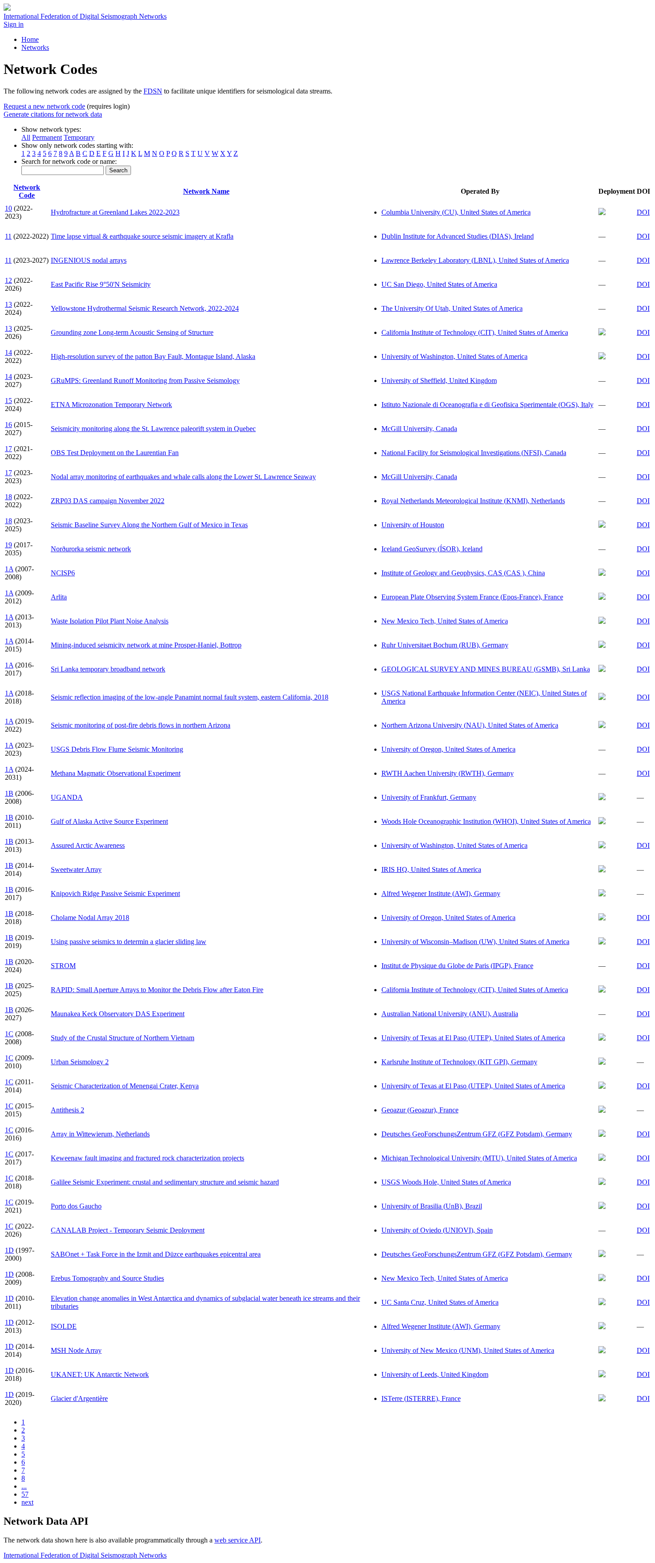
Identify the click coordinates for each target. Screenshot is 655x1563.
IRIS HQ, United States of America (431, 869)
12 (8, 280)
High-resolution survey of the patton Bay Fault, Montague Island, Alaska (153, 356)
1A (9, 569)
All (25, 137)
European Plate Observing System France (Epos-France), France (472, 597)
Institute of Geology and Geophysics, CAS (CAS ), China (463, 573)
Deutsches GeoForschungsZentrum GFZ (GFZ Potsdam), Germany (476, 1134)
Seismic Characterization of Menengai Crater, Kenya (125, 1086)
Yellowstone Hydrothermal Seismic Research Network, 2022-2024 (145, 308)
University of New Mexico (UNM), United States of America (467, 1350)
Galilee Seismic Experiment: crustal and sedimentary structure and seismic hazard (165, 1182)
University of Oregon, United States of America (448, 749)
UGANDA (67, 797)
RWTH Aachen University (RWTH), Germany (447, 773)
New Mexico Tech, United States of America (444, 621)
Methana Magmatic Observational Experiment (115, 773)
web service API (237, 1540)
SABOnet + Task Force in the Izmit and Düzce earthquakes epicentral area (156, 1254)
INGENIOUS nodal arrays (89, 260)
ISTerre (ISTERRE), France (421, 1398)
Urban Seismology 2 (80, 1062)
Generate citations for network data (53, 114)
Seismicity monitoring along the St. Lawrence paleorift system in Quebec (153, 428)
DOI (643, 212)
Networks (35, 47)
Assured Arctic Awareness (88, 845)
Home (30, 39)
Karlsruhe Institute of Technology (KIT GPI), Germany (459, 1062)
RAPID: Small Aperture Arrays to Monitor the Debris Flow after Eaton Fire (157, 989)
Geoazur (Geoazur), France (419, 1110)
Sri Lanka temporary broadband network (108, 669)
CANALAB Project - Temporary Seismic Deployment (128, 1230)
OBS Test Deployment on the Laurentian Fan (115, 452)
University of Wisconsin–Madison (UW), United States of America (475, 941)
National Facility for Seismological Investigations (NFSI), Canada (473, 452)
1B (9, 793)
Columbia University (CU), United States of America (456, 212)
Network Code (26, 191)
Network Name (206, 191)
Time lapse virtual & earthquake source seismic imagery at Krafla (142, 236)
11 (8, 236)
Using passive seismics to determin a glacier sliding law (128, 941)
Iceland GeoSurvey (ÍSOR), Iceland (432, 549)
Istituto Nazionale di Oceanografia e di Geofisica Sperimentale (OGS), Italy (487, 404)
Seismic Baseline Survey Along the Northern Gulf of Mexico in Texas (149, 525)
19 (8, 545)
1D (9, 1250)
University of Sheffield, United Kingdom (439, 380)
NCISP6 (63, 573)
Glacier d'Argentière (79, 1398)
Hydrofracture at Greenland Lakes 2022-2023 (115, 212)
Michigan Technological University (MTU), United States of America (479, 1158)
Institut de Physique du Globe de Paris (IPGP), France (457, 965)
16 (8, 424)
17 (8, 448)
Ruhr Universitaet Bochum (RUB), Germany (444, 645)
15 (8, 400)
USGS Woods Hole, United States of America (446, 1182)
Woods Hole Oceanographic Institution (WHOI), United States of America (486, 821)
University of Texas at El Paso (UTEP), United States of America (473, 1038)
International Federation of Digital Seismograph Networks (85, 1555)
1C (9, 1034)
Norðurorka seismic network (91, 549)
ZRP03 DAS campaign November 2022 (107, 501)
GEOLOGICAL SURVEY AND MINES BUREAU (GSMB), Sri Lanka (485, 669)
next (27, 1502)
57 (25, 1494)
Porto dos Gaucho (76, 1206)
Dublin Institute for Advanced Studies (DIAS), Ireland (457, 236)
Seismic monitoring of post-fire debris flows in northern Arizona (140, 725)
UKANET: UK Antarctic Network (100, 1374)
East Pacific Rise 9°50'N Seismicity (101, 284)
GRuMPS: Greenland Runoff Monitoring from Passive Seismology (145, 380)
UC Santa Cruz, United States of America (440, 1302)
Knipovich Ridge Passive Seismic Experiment (115, 893)
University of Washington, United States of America (454, 356)
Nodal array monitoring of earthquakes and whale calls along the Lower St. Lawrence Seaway (183, 476)
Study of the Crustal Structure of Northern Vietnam (122, 1038)
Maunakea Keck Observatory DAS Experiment (117, 1014)
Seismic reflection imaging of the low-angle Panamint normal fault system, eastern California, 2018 (189, 697)
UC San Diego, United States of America (439, 284)
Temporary (79, 137)
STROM (63, 965)
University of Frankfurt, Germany (428, 797)
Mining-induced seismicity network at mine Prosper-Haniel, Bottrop (146, 645)
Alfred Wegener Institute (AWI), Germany (440, 893)
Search (118, 170)
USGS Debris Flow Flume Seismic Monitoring (117, 749)
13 (8, 304)
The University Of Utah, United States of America (452, 308)
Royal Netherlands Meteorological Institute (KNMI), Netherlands (473, 501)
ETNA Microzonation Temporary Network (111, 404)
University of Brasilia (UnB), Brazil (431, 1206)
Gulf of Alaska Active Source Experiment (109, 821)
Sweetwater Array (76, 869)
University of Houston (412, 525)
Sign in (14, 24)
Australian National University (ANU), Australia (449, 1014)
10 (8, 208)
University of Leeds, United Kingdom (434, 1374)
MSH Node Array (76, 1350)
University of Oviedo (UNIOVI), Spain (437, 1230)
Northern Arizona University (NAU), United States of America (469, 725)
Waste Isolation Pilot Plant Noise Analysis (109, 621)
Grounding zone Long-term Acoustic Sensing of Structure (132, 332)
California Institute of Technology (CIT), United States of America (474, 332)
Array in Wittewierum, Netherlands (100, 1134)
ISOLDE (64, 1326)
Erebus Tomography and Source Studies (107, 1278)
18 (8, 497)
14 (8, 352)
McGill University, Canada (419, 428)
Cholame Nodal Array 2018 (90, 917)
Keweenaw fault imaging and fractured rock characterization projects (147, 1158)
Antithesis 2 (67, 1110)
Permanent (47, 137)
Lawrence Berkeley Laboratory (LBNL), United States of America (475, 260)
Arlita (59, 597)
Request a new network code (44, 106)
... (24, 1486)
